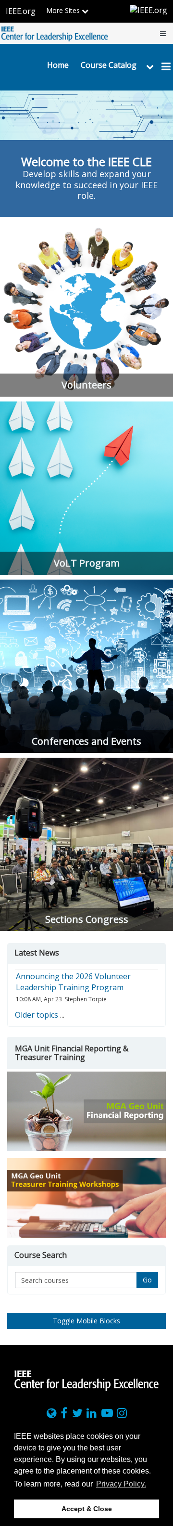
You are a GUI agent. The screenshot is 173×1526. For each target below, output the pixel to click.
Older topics (36, 1014)
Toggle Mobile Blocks (86, 1320)
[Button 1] (86, 1111)
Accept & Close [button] (87, 1509)
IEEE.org (21, 11)
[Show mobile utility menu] (163, 33)
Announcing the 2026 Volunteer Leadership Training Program (73, 982)
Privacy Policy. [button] (121, 1484)
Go (147, 1279)
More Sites (64, 10)
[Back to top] (162, 1337)
